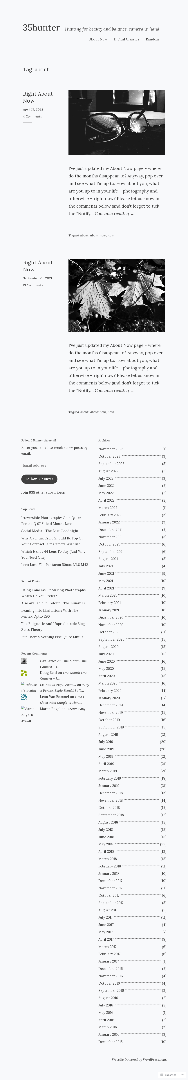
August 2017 (108, 910)
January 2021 (108, 610)
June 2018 (106, 837)
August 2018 (108, 822)
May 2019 (105, 756)
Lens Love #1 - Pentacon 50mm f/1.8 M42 (54, 565)
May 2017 (105, 932)
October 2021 (109, 544)
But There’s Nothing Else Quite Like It (52, 637)
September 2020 (111, 639)
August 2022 (108, 471)
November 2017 (110, 888)
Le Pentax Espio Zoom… (58, 684)
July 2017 (105, 917)
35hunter (41, 27)
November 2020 (110, 625)
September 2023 (111, 464)
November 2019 (110, 712)
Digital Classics (126, 39)
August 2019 (108, 735)
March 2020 (108, 683)
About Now (98, 39)
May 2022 (106, 493)
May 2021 (105, 581)
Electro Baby (76, 709)
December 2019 (110, 705)
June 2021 (106, 573)
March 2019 (107, 771)
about (84, 235)
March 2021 (107, 595)
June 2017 (106, 925)
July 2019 (105, 742)
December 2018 (110, 793)
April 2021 (106, 588)
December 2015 (110, 1042)
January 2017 (108, 961)
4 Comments (32, 116)
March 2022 (107, 508)
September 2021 (111, 552)
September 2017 (110, 903)
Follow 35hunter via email (38, 440)
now (111, 235)
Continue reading (114, 213)
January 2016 (108, 1034)
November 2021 (110, 537)
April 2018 (106, 851)
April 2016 (106, 1020)
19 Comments (33, 285)
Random (152, 39)
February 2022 (109, 515)
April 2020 (106, 676)
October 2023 (109, 456)
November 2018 (110, 800)
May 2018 (105, 844)
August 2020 (108, 647)
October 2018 (109, 807)
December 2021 (110, 529)
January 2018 (108, 874)
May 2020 (106, 668)
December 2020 (110, 617)
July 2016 (105, 1005)
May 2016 (105, 1013)
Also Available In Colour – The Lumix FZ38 (55, 603)
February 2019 (109, 778)
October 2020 (109, 632)
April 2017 (106, 939)
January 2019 (108, 786)
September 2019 (111, 727)
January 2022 (109, 522)
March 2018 (107, 859)
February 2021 (109, 603)
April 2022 (106, 500)
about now (98, 235)
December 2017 (110, 881)
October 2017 (108, 895)
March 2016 (107, 1027)
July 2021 (105, 566)
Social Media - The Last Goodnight (50, 531)
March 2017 (107, 947)
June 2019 (106, 749)
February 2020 (110, 691)
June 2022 (106, 486)
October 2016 (109, 983)
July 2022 (105, 478)
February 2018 (109, 866)
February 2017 (109, 954)
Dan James (48, 661)
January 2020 (109, 698)
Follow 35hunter (39, 479)
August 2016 (108, 998)
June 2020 (106, 661)
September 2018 (111, 815)
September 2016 (111, 990)
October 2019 (109, 720)
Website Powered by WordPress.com (139, 1059)
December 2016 (110, 969)
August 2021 (108, 559)
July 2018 (105, 830)
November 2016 (110, 976)
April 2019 (106, 764)
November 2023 (110, 449)
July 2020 (106, 654)
